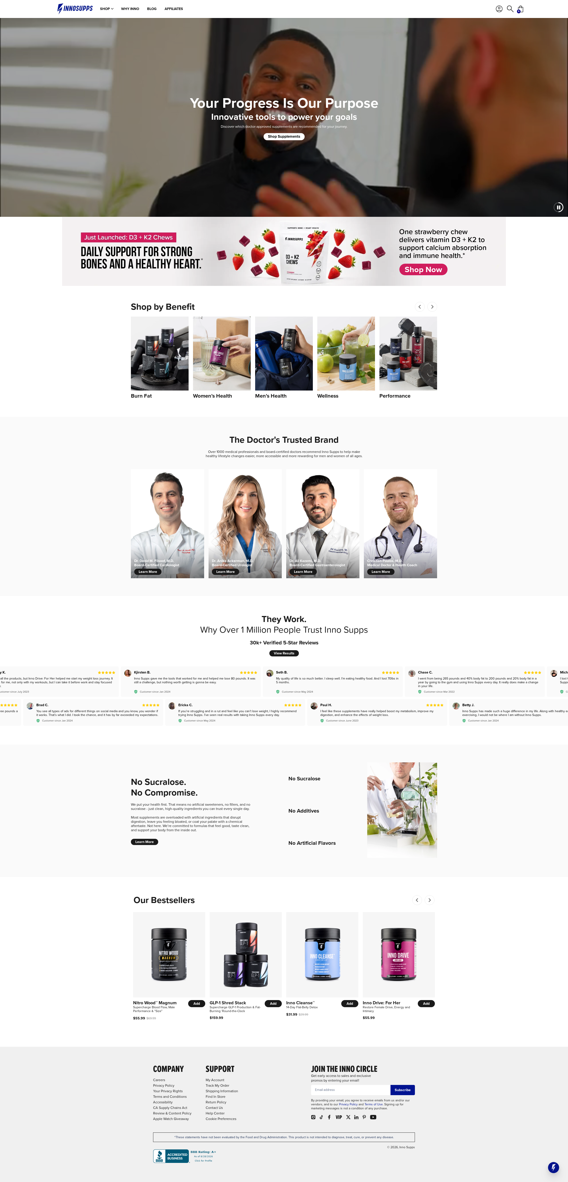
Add (196, 1003)
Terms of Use (374, 1104)
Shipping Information (222, 1091)
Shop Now (423, 269)
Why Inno (130, 9)
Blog (152, 9)
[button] (553, 1167)
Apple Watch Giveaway (171, 1118)
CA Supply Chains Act (170, 1107)
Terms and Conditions (170, 1096)
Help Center (215, 1113)
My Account (215, 1079)
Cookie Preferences (221, 1118)
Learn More (148, 571)
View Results (284, 653)
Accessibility (163, 1102)
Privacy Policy (348, 1104)
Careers (159, 1079)
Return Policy (216, 1102)
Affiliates (174, 9)
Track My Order (217, 1085)
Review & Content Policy (172, 1113)
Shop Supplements (284, 136)
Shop (105, 9)
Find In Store (215, 1096)
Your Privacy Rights (168, 1091)
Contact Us (214, 1107)
